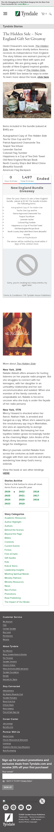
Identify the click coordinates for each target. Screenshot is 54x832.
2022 (22, 492)
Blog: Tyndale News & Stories (15, 654)
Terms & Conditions (37, 817)
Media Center (8, 736)
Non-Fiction (10, 590)
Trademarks (23, 817)
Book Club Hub (9, 701)
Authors (9, 526)
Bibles (8, 538)
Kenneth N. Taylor (10, 679)
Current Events (12, 546)
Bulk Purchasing (9, 751)
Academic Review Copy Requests (16, 747)
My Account (7, 622)
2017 (36, 496)
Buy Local (7, 632)
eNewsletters (8, 691)
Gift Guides (10, 558)
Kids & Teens (11, 566)
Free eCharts (11, 554)
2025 (7, 496)
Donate (6, 676)
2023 (7, 504)
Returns (6, 639)
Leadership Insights (14, 570)
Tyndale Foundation (11, 672)
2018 (36, 492)
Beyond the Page (13, 534)
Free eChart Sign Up (11, 712)
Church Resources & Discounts (15, 740)
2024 (7, 500)
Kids (7, 562)
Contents (9, 542)
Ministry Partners (13, 578)
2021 (22, 496)
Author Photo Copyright (28, 822)
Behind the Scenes (14, 530)
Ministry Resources (14, 582)
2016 (36, 500)
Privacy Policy (26, 781)
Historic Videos (9, 665)
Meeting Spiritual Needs (17, 574)
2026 (7, 492)
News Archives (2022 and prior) (15, 669)
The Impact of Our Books (17, 602)
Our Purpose (8, 658)
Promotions (10, 594)
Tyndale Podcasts (10, 698)
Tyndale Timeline (10, 662)
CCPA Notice (36, 819)
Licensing (7, 743)
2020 (22, 500)
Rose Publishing (13, 598)
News (7, 586)
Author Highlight (13, 522)
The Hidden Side (35, 70)
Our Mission (8, 651)
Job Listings (8, 724)
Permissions (8, 636)
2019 (22, 504)
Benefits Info (8, 727)
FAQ (4, 625)
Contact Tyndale (9, 629)
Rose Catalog (8, 709)
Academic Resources (15, 518)
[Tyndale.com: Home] (26, 14)
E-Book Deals (8, 705)
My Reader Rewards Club (13, 694)
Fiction (8, 550)
